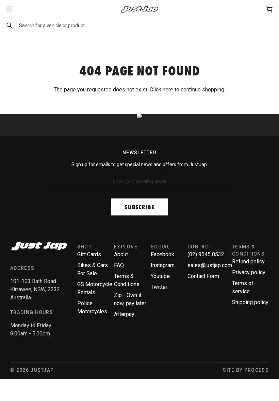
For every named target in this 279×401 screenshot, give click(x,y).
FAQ (119, 265)
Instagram (163, 265)
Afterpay (124, 314)
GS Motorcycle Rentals (94, 288)
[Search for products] (8, 25)
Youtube (160, 276)
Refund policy (248, 261)
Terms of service (242, 287)
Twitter (159, 287)
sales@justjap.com (209, 265)
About (121, 254)
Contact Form (203, 276)
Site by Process (246, 370)
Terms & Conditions (127, 280)
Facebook (162, 254)
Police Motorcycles (92, 307)
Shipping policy (250, 302)
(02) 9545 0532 (205, 254)
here (168, 89)
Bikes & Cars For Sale (92, 269)
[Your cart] (269, 9)
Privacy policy (248, 272)
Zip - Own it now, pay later (130, 299)
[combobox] (139, 25)
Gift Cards (89, 254)
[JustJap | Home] (139, 9)
